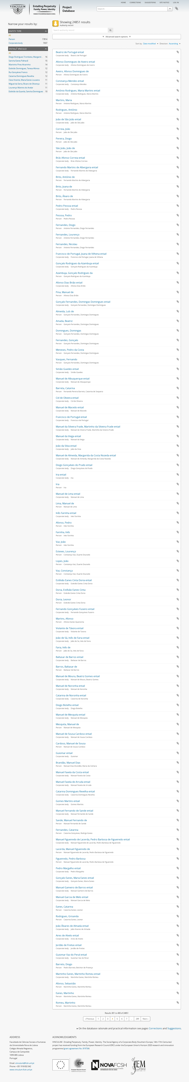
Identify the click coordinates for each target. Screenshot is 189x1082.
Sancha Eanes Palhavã (18, 60)
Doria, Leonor (63, 599)
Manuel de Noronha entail (70, 685)
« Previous (89, 1018)
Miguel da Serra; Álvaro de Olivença (24, 83)
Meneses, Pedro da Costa (70, 349)
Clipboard (176, 8)
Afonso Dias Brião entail (69, 282)
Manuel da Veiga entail (68, 436)
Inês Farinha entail (66, 513)
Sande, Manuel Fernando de (71, 820)
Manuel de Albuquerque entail (72, 378)
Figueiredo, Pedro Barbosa (70, 858)
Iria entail (61, 474)
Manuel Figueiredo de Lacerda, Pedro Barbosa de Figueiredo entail (93, 839)
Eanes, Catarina (64, 906)
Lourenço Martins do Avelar (21, 87)
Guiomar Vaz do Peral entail (71, 954)
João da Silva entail (66, 445)
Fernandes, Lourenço (67, 234)
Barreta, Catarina (65, 388)
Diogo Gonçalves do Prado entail (74, 465)
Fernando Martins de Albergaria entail (77, 167)
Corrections (135, 2)
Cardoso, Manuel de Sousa (70, 743)
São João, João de (65, 148)
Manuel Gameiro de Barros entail (74, 887)
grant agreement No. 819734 (76, 1048)
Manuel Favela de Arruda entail (73, 781)
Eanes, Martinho (65, 993)
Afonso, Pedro (64, 522)
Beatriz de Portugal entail (70, 52)
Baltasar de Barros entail (69, 657)
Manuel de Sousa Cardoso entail (74, 733)
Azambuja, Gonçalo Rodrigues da (74, 273)
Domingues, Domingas (68, 330)
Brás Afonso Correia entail (70, 157)
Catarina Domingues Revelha (21, 76)
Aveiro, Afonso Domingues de (72, 71)
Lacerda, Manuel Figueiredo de (73, 849)
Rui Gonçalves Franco (18, 72)
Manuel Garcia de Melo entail (72, 897)
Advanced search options (117, 36)
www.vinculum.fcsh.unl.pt (21, 1069)
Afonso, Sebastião (66, 983)
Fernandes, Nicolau (66, 244)
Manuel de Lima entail (68, 493)
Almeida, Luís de (65, 311)
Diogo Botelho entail (67, 705)
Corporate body (16, 43)
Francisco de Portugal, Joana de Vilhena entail (81, 253)
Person (12, 39)
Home (123, 2)
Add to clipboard (177, 52)
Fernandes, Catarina (67, 829)
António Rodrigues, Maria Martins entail (78, 90)
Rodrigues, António (66, 109)
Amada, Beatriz (64, 321)
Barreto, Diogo (64, 964)
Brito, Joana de (64, 186)
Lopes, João (62, 561)
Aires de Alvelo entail (67, 935)
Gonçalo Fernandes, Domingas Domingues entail (83, 301)
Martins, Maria (64, 100)
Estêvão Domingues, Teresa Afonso (24, 68)
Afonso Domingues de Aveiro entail (75, 61)
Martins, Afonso (64, 618)
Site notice (164, 2)
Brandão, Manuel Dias (68, 762)
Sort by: (139, 43)
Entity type (15, 31)
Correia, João (63, 129)
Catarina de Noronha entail (71, 695)
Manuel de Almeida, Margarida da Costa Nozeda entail (86, 455)
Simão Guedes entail (67, 369)
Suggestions (150, 2)
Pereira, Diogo (64, 138)
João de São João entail (68, 119)
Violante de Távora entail (69, 628)
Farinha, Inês (63, 532)
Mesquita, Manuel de (67, 724)
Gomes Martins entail (68, 801)
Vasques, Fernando (66, 359)
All (10, 35)
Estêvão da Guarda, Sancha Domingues (26, 91)
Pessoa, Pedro (64, 215)
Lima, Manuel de (65, 503)
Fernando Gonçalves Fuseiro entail (75, 609)
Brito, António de (65, 177)
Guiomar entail (64, 753)
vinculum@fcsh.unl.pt (24, 1063)
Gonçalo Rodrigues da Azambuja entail (77, 263)
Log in (176, 2)
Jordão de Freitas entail (69, 945)
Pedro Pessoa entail (67, 205)
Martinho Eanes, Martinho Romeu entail (78, 973)
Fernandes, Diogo (65, 225)
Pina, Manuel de (65, 292)
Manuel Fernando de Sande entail (74, 810)
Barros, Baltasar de (66, 666)
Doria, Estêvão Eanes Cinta (70, 589)
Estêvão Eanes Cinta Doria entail (74, 580)
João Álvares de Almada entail (72, 925)
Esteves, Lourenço (66, 551)
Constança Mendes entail (70, 81)
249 (137, 1018)
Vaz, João (61, 541)
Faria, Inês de (63, 647)
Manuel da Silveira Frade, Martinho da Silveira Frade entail (88, 426)
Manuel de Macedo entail (70, 407)
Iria (57, 484)
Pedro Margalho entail (68, 868)
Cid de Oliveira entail (67, 397)
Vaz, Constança (64, 570)
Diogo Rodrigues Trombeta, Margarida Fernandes (30, 57)
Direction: (164, 43)
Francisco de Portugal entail (71, 417)
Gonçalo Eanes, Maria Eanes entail (75, 877)
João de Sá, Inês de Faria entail (72, 637)
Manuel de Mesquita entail (70, 714)
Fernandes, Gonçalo (67, 340)
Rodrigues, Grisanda (67, 916)
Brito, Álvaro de (64, 196)
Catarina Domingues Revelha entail (75, 791)
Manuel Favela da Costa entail (72, 772)
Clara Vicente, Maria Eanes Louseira (24, 80)
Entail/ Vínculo (18, 49)
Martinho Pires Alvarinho (20, 64)
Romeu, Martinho (65, 1002)
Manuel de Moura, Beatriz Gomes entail (78, 676)
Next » (145, 1018)
